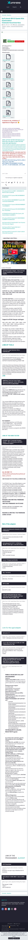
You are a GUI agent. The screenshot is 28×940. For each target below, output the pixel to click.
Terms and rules (5, 925)
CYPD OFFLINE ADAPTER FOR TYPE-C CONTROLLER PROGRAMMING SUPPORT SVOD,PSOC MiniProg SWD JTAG (13, 596)
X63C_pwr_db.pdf (7, 97)
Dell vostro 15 (6, 633)
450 (16, 24)
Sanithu (3, 636)
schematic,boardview (14, 929)
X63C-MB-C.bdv (6, 60)
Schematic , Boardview (17, 534)
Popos (3, 647)
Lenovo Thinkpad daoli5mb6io (10, 560)
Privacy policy (13, 925)
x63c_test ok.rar (6, 116)
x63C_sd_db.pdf (6, 106)
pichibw (3, 563)
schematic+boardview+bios (16, 26)
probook (4, 26)
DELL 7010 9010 (6, 572)
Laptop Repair (5, 926)
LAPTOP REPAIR (4, 929)
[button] (1, 11)
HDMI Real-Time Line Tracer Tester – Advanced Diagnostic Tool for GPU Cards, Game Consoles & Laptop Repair (13, 382)
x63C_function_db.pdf (8, 88)
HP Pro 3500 (6, 583)
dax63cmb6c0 (21, 24)
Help (18, 925)
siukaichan (4, 867)
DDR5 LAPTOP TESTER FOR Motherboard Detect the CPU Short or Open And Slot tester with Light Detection (13, 141)
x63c (3, 28)
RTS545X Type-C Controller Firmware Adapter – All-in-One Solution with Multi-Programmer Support (13, 442)
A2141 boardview (7, 864)
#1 (25, 173)
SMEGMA (4, 534)
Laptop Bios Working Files (16, 576)
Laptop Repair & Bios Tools (16, 277)
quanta (8, 26)
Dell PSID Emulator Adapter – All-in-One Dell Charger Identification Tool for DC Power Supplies (14, 272)
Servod (3, 576)
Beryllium (11, 923)
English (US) (17, 923)
